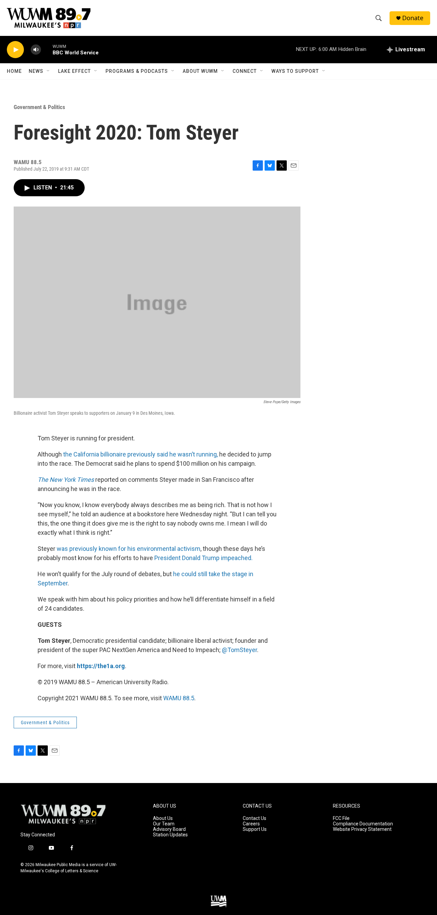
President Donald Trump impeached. (203, 557)
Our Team (163, 823)
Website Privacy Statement (362, 829)
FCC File (341, 818)
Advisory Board (169, 829)
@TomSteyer (239, 649)
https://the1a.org (101, 665)
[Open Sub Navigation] (48, 71)
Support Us (255, 829)
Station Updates (170, 834)
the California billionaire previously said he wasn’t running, (140, 454)
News (36, 71)
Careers (251, 823)
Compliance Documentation (363, 823)
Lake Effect (74, 71)
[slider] (47, 49)
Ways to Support (295, 71)
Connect (244, 71)
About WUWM (200, 71)
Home (14, 71)
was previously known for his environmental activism (128, 548)
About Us (163, 818)
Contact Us (254, 818)
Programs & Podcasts (136, 71)
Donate (412, 18)
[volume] (36, 49)
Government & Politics (39, 107)
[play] (15, 50)
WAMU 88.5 (178, 698)
